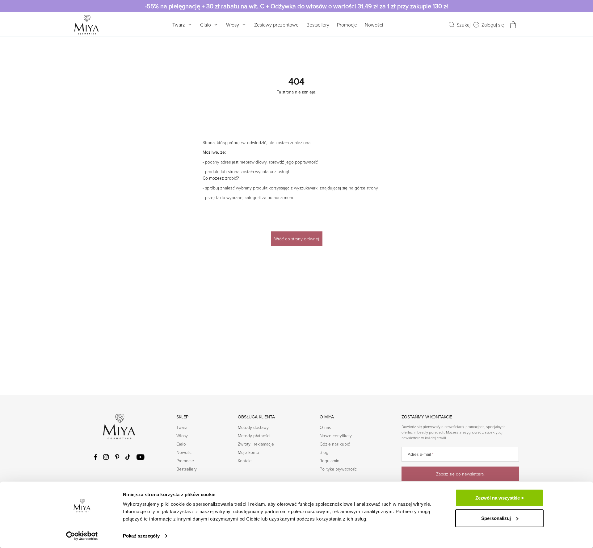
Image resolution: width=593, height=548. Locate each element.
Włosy (232, 24)
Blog (324, 452)
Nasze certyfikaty (336, 435)
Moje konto (248, 452)
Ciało (205, 24)
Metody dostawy (253, 427)
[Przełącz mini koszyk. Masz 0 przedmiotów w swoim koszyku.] (513, 24)
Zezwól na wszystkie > (499, 497)
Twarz (178, 24)
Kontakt (245, 460)
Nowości (374, 24)
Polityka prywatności (339, 469)
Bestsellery (317, 24)
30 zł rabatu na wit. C (235, 6)
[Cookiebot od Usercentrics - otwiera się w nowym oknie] (82, 536)
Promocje (347, 24)
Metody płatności (254, 435)
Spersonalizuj (496, 518)
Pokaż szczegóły (141, 535)
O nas (325, 427)
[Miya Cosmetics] (86, 25)
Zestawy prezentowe (276, 24)
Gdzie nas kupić (335, 444)
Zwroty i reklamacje (256, 444)
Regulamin (329, 460)
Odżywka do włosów (299, 6)
